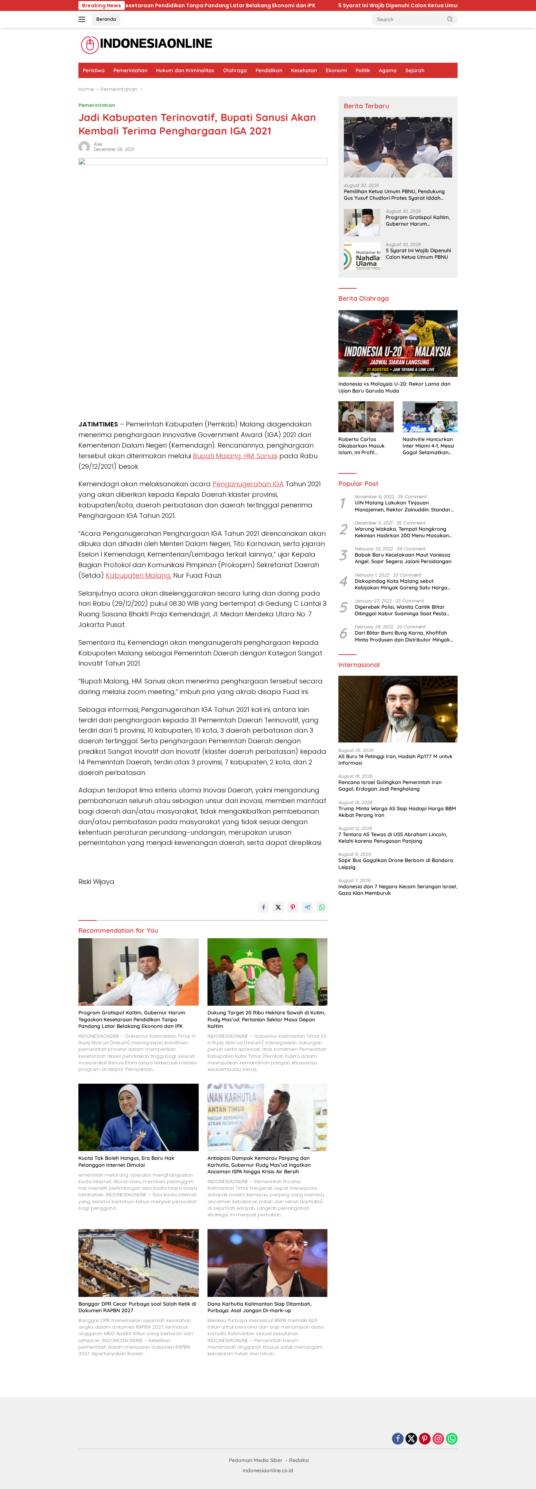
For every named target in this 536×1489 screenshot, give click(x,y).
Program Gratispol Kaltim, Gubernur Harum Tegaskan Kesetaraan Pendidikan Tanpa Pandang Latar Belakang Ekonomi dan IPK (131, 1019)
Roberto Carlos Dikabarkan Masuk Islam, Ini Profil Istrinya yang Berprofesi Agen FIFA (364, 446)
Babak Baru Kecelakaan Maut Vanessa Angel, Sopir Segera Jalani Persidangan (403, 558)
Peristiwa (94, 70)
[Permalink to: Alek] (84, 146)
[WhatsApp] (452, 1439)
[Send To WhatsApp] (321, 907)
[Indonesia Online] (146, 44)
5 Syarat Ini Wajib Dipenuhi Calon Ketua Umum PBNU (282, 5)
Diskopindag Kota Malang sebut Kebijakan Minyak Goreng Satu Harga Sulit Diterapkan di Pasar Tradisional (401, 584)
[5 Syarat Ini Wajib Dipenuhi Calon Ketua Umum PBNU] (362, 256)
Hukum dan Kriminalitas (185, 70)
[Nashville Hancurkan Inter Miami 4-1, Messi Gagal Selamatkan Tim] (430, 416)
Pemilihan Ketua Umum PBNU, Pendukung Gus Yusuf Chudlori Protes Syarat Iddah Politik (394, 194)
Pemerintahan (130, 70)
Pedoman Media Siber (256, 1460)
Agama (388, 70)
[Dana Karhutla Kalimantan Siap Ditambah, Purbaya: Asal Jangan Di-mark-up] (267, 1263)
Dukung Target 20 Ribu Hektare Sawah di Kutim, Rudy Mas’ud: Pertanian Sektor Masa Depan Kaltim (266, 1019)
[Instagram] (438, 1439)
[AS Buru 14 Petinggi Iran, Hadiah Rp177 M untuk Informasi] (398, 709)
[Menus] (83, 19)
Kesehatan (304, 70)
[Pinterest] (425, 1439)
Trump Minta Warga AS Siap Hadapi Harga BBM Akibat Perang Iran (397, 811)
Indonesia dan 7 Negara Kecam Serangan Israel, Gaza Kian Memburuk (397, 889)
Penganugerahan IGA (248, 483)
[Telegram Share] (307, 907)
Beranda (106, 19)
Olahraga (235, 70)
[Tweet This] (278, 907)
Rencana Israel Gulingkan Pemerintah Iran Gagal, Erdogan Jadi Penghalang (390, 785)
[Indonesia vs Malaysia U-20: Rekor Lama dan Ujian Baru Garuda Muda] (398, 343)
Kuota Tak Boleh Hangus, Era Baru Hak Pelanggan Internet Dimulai (126, 1161)
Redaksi (299, 1460)
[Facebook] (398, 1439)
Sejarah (414, 70)
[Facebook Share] (263, 907)
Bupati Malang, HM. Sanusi (235, 455)
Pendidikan (269, 70)
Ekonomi (336, 70)
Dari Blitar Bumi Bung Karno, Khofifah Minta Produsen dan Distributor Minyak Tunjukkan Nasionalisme (402, 636)
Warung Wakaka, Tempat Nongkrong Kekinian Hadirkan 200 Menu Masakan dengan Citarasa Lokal (402, 532)
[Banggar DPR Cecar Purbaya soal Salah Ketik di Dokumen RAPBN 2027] (138, 1263)
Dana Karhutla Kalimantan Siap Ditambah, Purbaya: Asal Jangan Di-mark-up (259, 1307)
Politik (363, 70)
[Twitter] (411, 1439)
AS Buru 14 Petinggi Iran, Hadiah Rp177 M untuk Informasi (395, 759)
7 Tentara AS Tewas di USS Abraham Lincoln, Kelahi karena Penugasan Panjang (392, 838)
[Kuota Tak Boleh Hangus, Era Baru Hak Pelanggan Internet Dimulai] (138, 1117)
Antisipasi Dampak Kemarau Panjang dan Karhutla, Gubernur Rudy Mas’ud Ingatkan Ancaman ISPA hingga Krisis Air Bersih (259, 1164)
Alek (98, 144)
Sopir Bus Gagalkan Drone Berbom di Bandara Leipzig (395, 863)
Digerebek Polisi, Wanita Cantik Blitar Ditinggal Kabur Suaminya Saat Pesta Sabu (400, 610)
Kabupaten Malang (138, 575)
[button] (450, 19)
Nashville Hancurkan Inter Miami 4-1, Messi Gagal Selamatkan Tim (428, 446)
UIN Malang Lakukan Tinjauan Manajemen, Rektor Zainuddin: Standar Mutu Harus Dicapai (403, 506)
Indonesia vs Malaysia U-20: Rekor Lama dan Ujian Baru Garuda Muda (394, 387)
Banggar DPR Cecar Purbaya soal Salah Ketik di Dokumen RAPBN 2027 (137, 1307)
